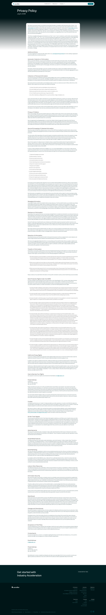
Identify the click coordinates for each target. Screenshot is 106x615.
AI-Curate (75, 588)
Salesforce (92, 588)
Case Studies (75, 602)
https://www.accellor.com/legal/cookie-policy (37, 412)
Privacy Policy (35, 612)
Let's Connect (91, 600)
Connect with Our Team (83, 571)
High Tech (85, 593)
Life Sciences (84, 592)
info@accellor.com (60, 375)
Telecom (85, 596)
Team (86, 600)
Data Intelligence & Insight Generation (70, 593)
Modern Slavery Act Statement (17, 612)
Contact (90, 3)
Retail (85, 595)
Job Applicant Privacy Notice (58, 53)
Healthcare (84, 588)
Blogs (77, 600)
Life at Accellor (84, 605)
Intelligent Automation (73, 592)
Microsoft (92, 589)
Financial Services (83, 590)
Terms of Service (28, 612)
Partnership (84, 604)
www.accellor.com (31, 28)
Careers (85, 602)
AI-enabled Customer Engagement (70, 590)
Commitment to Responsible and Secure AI (48, 612)
